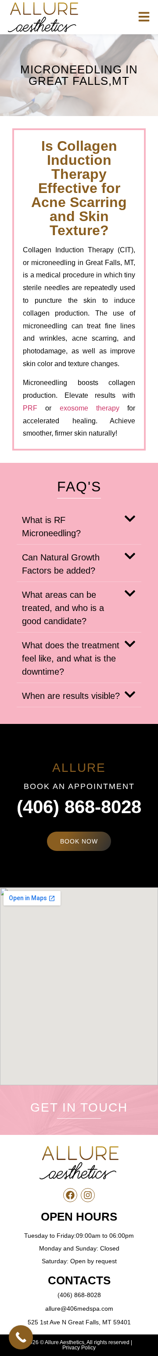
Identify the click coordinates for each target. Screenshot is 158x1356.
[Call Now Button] (21, 1337)
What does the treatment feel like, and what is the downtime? (70, 658)
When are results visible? (71, 696)
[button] (79, 526)
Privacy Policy (79, 1348)
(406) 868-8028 (79, 806)
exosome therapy (89, 408)
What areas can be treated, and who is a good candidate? (63, 608)
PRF (30, 408)
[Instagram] (88, 1195)
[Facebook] (70, 1195)
